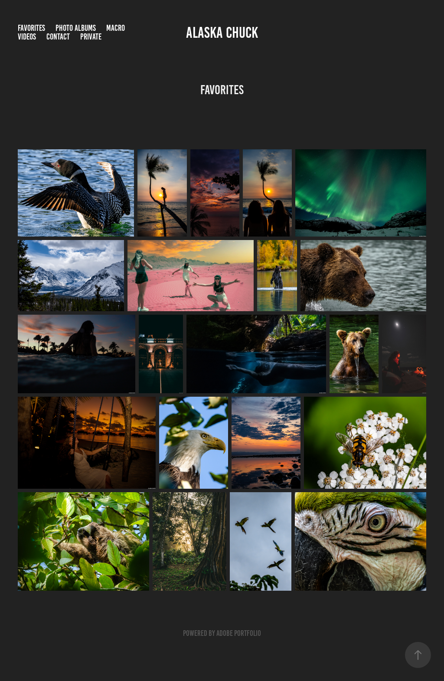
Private (90, 36)
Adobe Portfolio (238, 633)
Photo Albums (76, 28)
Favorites (31, 28)
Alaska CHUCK (222, 32)
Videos (27, 36)
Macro (115, 28)
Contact (58, 36)
